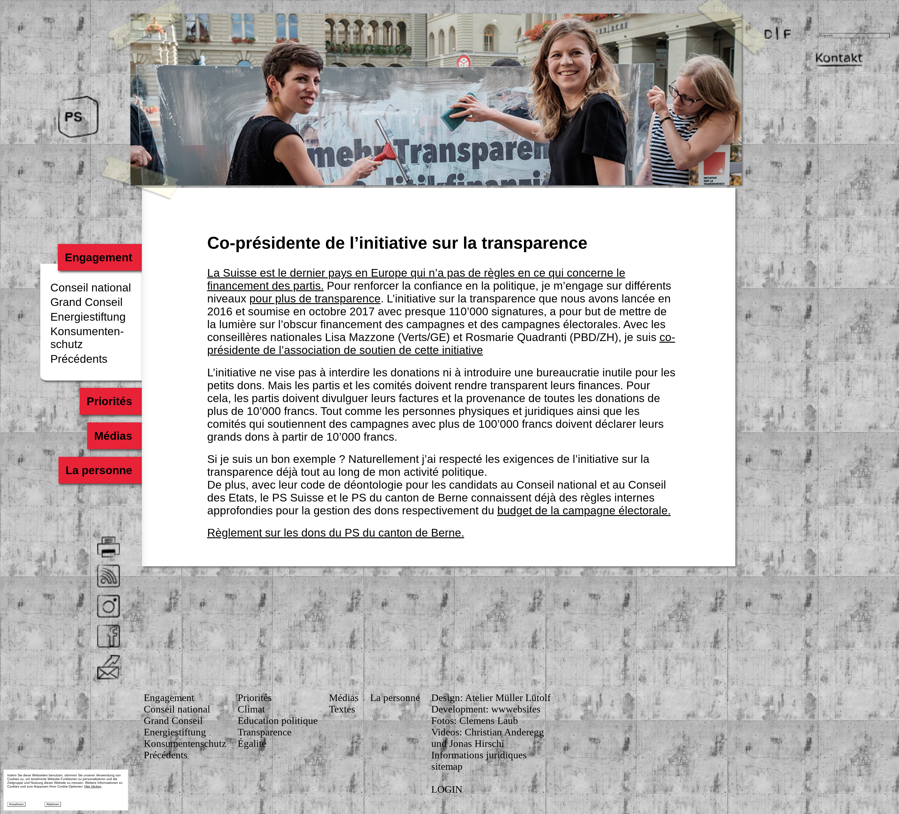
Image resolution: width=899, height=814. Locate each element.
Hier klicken (92, 786)
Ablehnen (52, 804)
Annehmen (16, 804)
